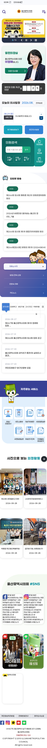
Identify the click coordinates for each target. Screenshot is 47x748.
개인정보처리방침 (7, 716)
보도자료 (21, 307)
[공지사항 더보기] (43, 307)
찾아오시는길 (39, 716)
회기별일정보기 (13, 130)
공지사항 (6, 307)
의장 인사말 (13, 71)
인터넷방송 (17, 2)
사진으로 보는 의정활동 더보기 (44, 459)
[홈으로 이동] (24, 11)
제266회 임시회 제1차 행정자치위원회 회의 (24, 231)
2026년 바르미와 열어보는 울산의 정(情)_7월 (22, 215)
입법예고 (13, 307)
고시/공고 (28, 307)
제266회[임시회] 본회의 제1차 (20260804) (26, 247)
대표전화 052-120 (23, 735)
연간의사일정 (34, 130)
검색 (26, 149)
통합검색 (3, 11)
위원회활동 (36, 310)
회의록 (6, 2)
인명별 (17, 159)
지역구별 (9, 159)
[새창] (13, 608)
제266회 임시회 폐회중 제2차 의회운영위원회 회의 (26, 197)
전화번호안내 (23, 716)
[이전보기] (41, 114)
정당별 (25, 159)
